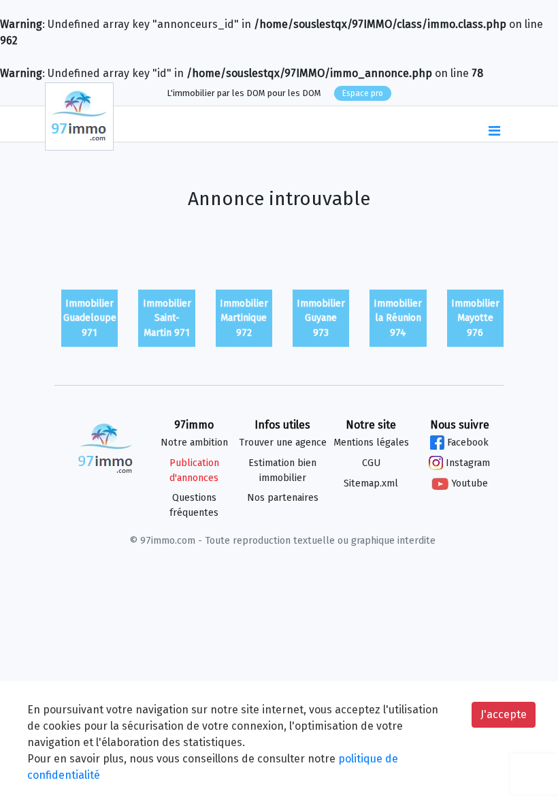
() (467, 125)
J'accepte (503, 714)
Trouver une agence (283, 442)
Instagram (466, 463)
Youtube (468, 483)
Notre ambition (194, 442)
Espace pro (362, 93)
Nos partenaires (282, 498)
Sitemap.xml (371, 483)
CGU (371, 463)
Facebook (466, 442)
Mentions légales (371, 442)
